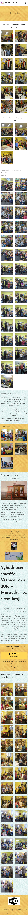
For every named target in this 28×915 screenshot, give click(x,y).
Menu (25, 2)
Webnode (19, 913)
